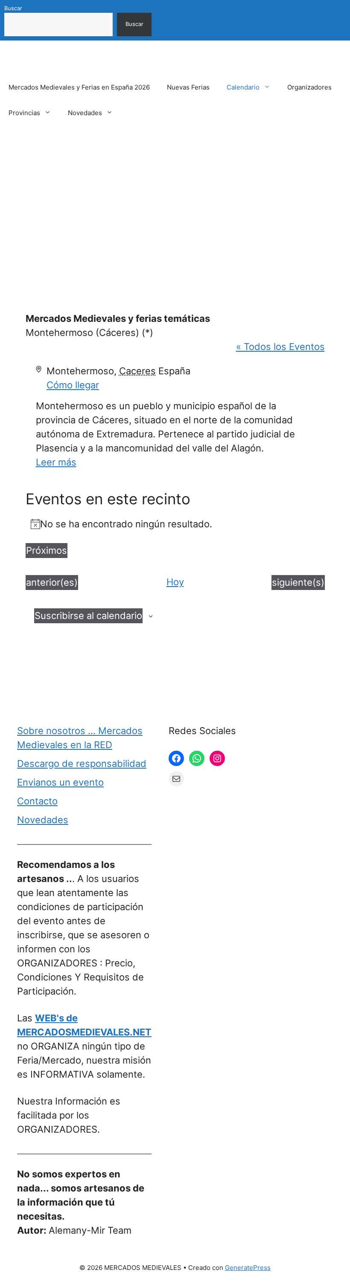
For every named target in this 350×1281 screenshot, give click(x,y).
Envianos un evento (60, 782)
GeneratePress (248, 1268)
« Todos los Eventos (280, 346)
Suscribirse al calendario (88, 615)
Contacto (37, 801)
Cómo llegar (73, 384)
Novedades (85, 113)
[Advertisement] (175, 206)
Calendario (243, 87)
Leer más (56, 462)
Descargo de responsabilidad (81, 763)
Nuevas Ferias (188, 87)
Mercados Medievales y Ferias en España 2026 (79, 87)
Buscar (13, 8)
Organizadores (309, 87)
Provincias (24, 113)
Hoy (175, 581)
